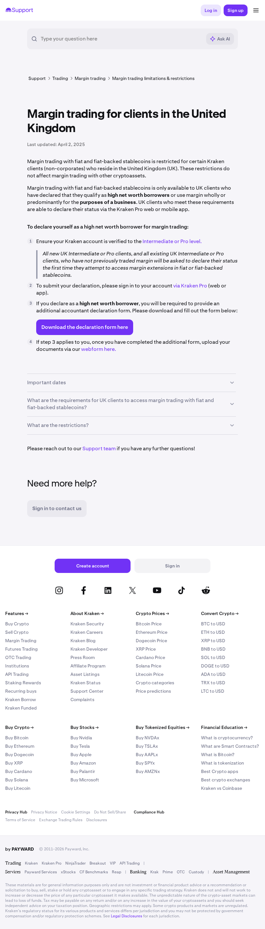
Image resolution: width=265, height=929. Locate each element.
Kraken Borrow (20, 699)
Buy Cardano (18, 771)
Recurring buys (21, 691)
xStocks (68, 872)
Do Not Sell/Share (110, 812)
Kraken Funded (21, 708)
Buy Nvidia (81, 738)
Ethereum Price (151, 632)
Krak (154, 872)
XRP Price (146, 649)
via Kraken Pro (190, 285)
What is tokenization (222, 763)
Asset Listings (85, 674)
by (19, 849)
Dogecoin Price (151, 641)
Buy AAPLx (147, 754)
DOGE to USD (215, 666)
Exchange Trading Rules (60, 820)
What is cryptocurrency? (227, 738)
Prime (168, 872)
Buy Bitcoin (16, 738)
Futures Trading (21, 649)
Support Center (86, 691)
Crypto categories (155, 683)
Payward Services (41, 872)
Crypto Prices (152, 613)
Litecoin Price (150, 674)
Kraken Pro (51, 863)
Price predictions (153, 691)
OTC (181, 872)
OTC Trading (18, 657)
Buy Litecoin (17, 788)
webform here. (98, 349)
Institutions (17, 666)
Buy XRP (14, 763)
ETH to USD (213, 632)
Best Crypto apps (219, 771)
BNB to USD (213, 649)
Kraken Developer (89, 649)
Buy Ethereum (19, 746)
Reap (116, 872)
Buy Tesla (80, 746)
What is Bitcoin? (217, 754)
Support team (99, 448)
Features (16, 613)
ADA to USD (213, 674)
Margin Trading (21, 641)
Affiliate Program (87, 666)
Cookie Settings (75, 812)
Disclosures (96, 820)
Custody (196, 872)
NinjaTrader (75, 863)
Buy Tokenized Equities (162, 727)
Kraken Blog (83, 641)
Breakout (98, 863)
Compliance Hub (149, 812)
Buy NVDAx (147, 738)
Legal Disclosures (126, 916)
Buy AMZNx (148, 771)
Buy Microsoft (84, 780)
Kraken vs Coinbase (221, 788)
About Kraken (87, 613)
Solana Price (148, 666)
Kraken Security (87, 624)
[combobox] (121, 39)
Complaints (82, 699)
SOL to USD (213, 657)
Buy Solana (16, 780)
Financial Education (224, 727)
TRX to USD (213, 683)
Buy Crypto (17, 624)
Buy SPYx (145, 763)
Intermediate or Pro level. (172, 241)
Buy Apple (80, 754)
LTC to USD (212, 691)
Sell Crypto (16, 632)
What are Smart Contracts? (230, 746)
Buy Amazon (83, 763)
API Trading (17, 674)
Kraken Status (85, 683)
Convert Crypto (219, 613)
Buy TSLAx (147, 746)
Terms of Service (20, 820)
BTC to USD (213, 624)
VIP (113, 863)
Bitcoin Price (149, 624)
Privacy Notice (44, 812)
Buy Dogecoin (19, 754)
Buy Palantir (82, 771)
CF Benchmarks (94, 872)
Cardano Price (150, 657)
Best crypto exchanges (225, 780)
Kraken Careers (86, 632)
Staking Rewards (23, 683)
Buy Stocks (84, 727)
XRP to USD (213, 641)
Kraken (31, 863)
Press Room (82, 657)
